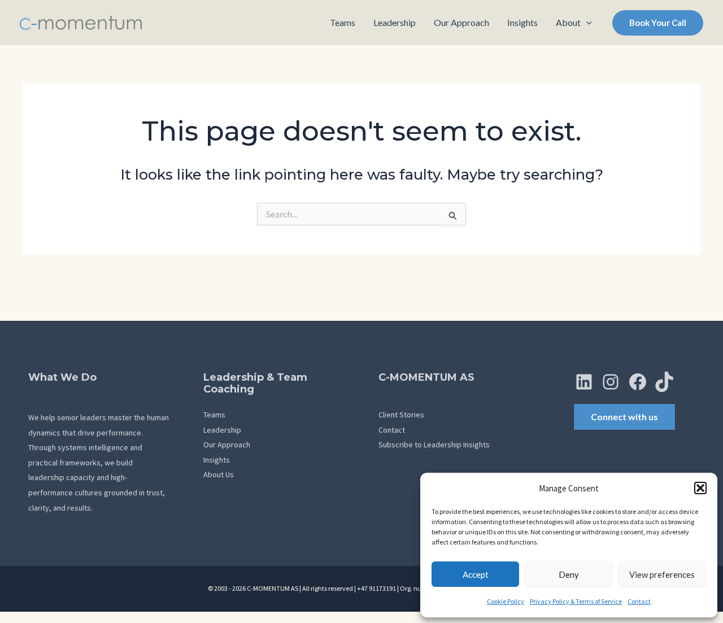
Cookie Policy (505, 601)
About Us (218, 474)
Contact (639, 601)
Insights (216, 460)
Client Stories (401, 414)
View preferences (662, 574)
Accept (476, 574)
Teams (214, 414)
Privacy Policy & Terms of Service (576, 601)
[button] (700, 488)
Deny (569, 574)
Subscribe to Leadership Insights (434, 444)
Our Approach (226, 444)
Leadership (222, 430)
